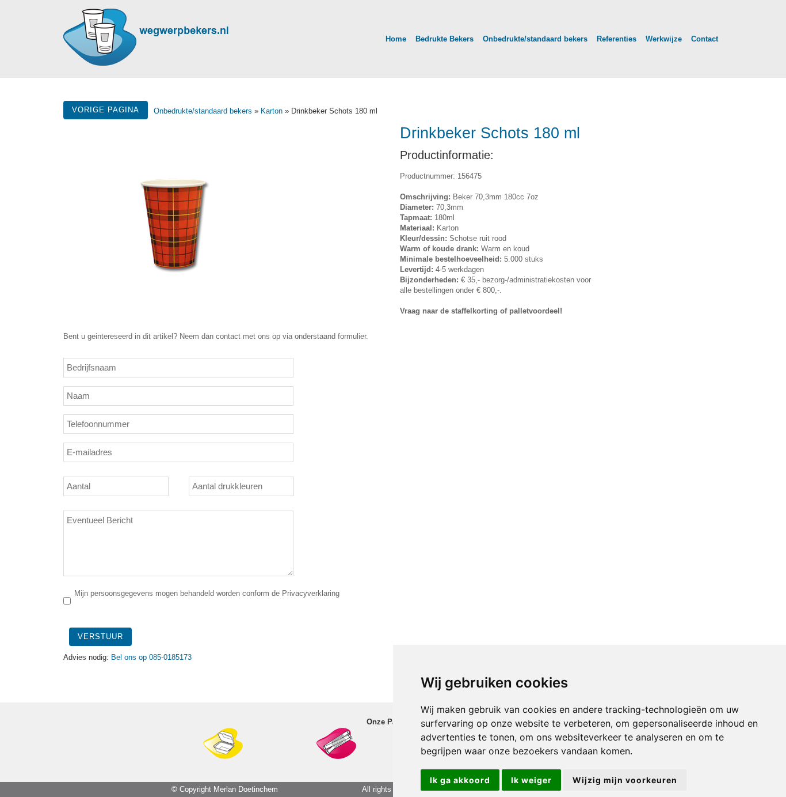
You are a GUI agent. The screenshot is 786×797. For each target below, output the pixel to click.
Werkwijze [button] (664, 39)
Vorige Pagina (105, 109)
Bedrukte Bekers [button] (444, 39)
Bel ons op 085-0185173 (151, 657)
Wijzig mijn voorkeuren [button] (625, 780)
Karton (272, 111)
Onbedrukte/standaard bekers (204, 111)
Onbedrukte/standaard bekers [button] (535, 39)
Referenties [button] (616, 39)
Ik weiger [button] (531, 780)
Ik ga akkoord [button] (460, 780)
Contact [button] (704, 39)
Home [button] (396, 39)
